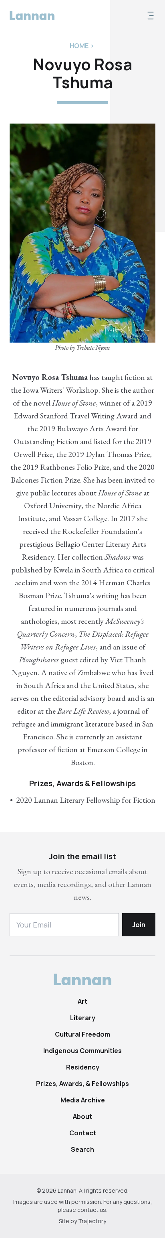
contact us (91, 1210)
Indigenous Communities (82, 1050)
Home (79, 45)
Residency (82, 1067)
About (82, 1116)
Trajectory (92, 1221)
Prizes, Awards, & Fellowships (82, 1083)
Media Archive (82, 1100)
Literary (82, 1017)
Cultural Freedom (82, 1034)
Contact (82, 1132)
